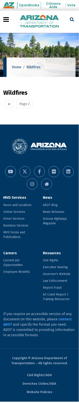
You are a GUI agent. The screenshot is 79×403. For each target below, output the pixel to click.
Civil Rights (50, 260)
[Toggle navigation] (6, 19)
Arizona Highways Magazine (55, 221)
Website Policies (39, 392)
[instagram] (32, 183)
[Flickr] (53, 171)
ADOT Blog (50, 205)
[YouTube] (10, 171)
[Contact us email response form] (46, 183)
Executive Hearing (55, 267)
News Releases (53, 212)
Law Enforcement (55, 281)
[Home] (39, 22)
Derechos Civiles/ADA (39, 384)
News (47, 197)
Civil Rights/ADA (39, 375)
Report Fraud (52, 288)
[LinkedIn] (68, 171)
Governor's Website (56, 274)
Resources (52, 253)
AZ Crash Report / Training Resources (56, 297)
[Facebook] (39, 171)
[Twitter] (24, 171)
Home (16, 67)
